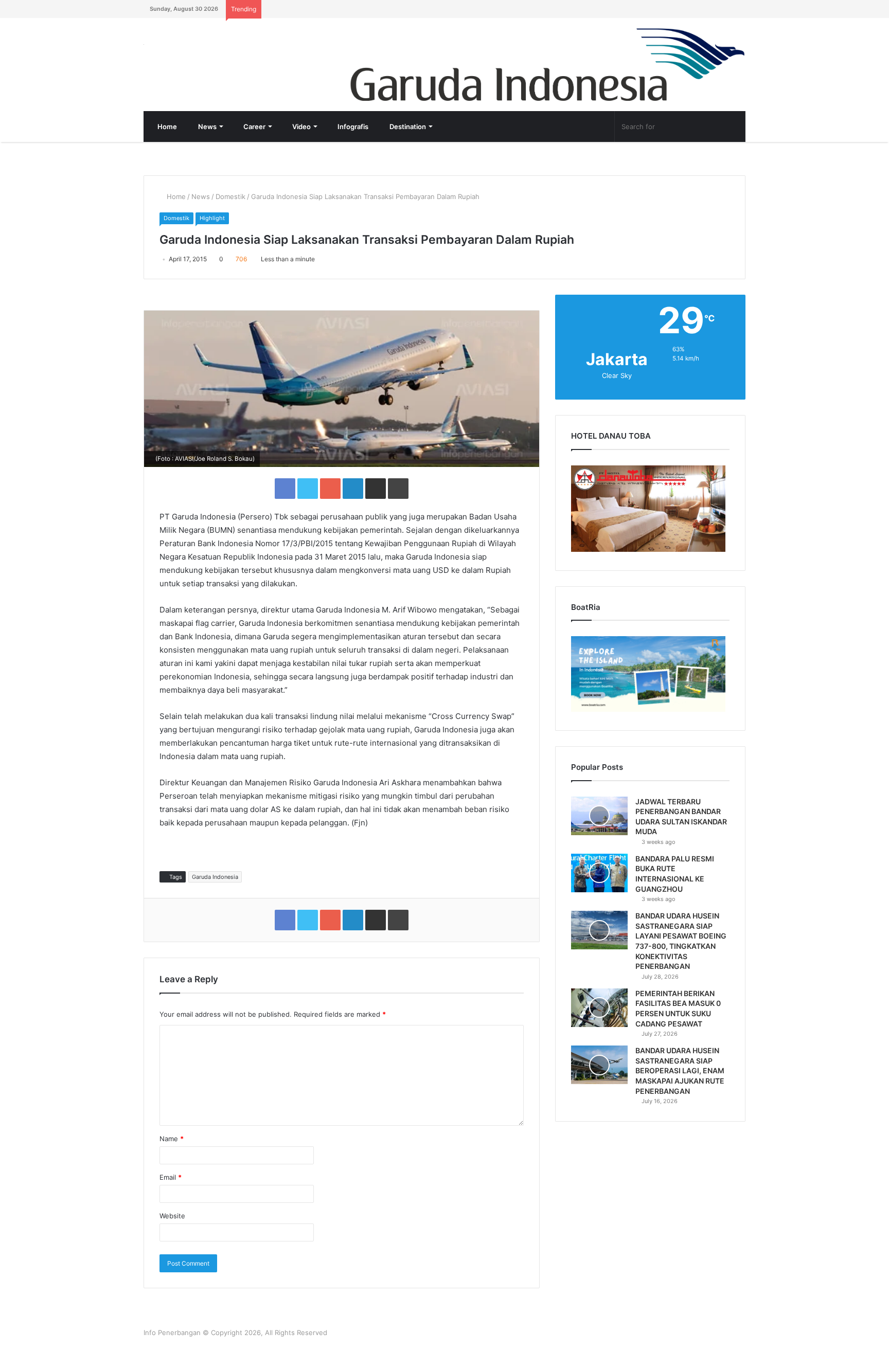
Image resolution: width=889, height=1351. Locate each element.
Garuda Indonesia (215, 876)
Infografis (352, 126)
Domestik (230, 196)
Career (253, 126)
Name (171, 1138)
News (207, 126)
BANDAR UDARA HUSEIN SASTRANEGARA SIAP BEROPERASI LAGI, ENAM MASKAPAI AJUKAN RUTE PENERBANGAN (679, 1070)
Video (301, 126)
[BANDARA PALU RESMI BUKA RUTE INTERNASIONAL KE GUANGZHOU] (599, 873)
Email (170, 1177)
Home (166, 126)
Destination (407, 126)
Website (172, 1216)
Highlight (212, 218)
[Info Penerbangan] (221, 51)
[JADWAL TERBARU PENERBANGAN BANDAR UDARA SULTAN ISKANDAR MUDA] (599, 816)
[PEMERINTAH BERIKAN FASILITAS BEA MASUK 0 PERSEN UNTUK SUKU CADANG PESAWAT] (599, 1007)
